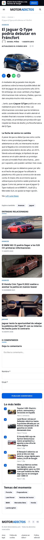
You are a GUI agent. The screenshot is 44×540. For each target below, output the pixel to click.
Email (5, 382)
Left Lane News (12, 196)
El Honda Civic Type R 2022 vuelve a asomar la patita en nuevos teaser (20, 285)
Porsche (9, 492)
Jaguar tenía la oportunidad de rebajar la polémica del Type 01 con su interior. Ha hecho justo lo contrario (22, 326)
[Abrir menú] (4, 9)
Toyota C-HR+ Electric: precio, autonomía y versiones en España (26, 410)
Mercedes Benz (20, 503)
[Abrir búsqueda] (40, 9)
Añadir (34, 3)
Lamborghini (11, 508)
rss (38, 522)
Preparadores (22, 492)
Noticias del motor (26, 497)
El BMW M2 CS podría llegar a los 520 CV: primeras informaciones (21, 246)
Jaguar (31, 205)
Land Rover (10, 497)
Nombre (6, 371)
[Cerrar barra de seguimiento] (40, 3)
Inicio (3, 17)
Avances (10, 17)
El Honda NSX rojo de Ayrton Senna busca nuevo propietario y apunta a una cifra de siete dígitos (26, 441)
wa (14, 76)
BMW (8, 503)
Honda (33, 503)
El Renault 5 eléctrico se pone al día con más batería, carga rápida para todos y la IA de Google (28, 455)
